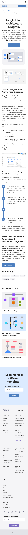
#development (6, 276)
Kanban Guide (18, 464)
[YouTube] (23, 511)
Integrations (5, 430)
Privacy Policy (6, 502)
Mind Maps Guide (19, 472)
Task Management (19, 420)
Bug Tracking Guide (19, 451)
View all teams (18, 440)
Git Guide (17, 454)
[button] (21, 410)
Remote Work (18, 433)
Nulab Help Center (7, 448)
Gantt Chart (17, 430)
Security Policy (6, 500)
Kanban (16, 428)
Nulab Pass (5, 423)
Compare (5, 457)
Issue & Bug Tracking (19, 423)
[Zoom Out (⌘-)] (12, 81)
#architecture (15, 276)
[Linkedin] (16, 511)
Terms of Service (6, 507)
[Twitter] (12, 512)
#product (22, 276)
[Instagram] (8, 512)
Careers (4, 485)
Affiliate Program (7, 495)
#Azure (12, 279)
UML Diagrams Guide (19, 470)
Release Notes (6, 466)
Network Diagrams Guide (19, 467)
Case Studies (6, 428)
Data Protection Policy (8, 497)
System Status (6, 450)
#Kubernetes (6, 279)
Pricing (4, 425)
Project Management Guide (19, 448)
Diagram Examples (7, 460)
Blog (4, 487)
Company (5, 483)
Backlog (5, 418)
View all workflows (19, 437)
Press (4, 490)
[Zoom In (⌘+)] (20, 81)
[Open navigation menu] (25, 2)
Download (5, 433)
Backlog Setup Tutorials (6, 463)
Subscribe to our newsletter (11, 516)
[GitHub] (19, 512)
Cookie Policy (6, 505)
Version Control (18, 425)
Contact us (5, 492)
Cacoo (4, 420)
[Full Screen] (23, 81)
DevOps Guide (18, 461)
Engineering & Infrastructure (8, 10)
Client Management (19, 435)
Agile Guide (17, 459)
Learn (4, 455)
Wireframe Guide (19, 456)
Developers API (6, 453)
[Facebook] (4, 512)
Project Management (19, 418)
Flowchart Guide (18, 475)
